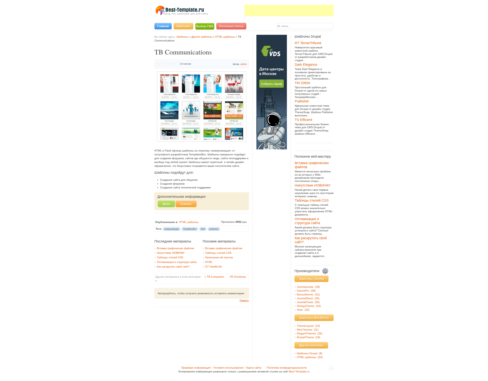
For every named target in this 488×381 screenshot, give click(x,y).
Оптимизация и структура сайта (177, 261)
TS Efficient (303, 120)
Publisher (302, 101)
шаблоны (213, 229)
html (203, 229)
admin (243, 64)
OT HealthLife (213, 266)
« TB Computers (214, 276)
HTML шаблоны (225, 36)
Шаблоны (182, 36)
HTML (209, 261)
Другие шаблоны (201, 36)
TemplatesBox (189, 229)
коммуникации (172, 229)
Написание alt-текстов (219, 257)
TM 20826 (302, 83)
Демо (166, 203)
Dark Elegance (306, 64)
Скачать (186, 203)
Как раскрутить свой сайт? (173, 266)
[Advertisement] (289, 10)
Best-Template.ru (299, 371)
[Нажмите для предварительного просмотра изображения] (201, 140)
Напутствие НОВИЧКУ (171, 252)
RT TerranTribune (308, 43)
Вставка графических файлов (175, 248)
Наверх (244, 300)
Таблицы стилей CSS (170, 257)
